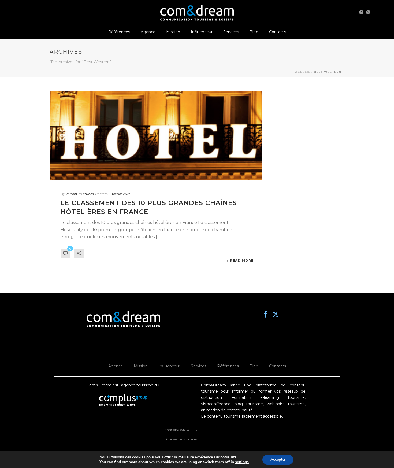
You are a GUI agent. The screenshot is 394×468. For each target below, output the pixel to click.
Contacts (277, 32)
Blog (254, 32)
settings (242, 462)
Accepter (277, 459)
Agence (148, 32)
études (88, 194)
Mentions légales (176, 430)
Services (231, 32)
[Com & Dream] (197, 12)
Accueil (302, 72)
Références (119, 32)
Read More (242, 260)
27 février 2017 (118, 194)
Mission (173, 32)
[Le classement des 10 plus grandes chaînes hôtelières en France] (156, 135)
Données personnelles (180, 439)
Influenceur (202, 32)
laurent (71, 194)
